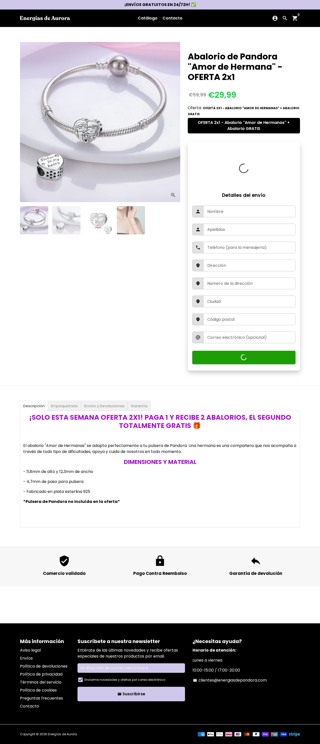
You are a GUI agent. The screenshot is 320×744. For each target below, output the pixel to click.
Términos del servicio (41, 682)
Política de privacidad (41, 674)
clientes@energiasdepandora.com (230, 680)
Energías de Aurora (62, 734)
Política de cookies (38, 690)
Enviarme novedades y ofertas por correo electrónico (124, 680)
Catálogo (148, 18)
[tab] (34, 406)
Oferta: (244, 110)
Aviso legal (30, 650)
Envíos (26, 658)
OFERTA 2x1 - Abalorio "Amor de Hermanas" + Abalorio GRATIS (244, 125)
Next (171, 122)
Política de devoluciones (44, 666)
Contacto (172, 18)
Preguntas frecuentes (41, 698)
